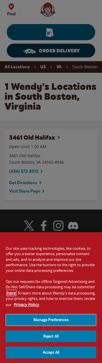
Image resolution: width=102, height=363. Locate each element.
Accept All (51, 352)
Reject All (51, 336)
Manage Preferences (50, 319)
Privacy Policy (26, 304)
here (11, 293)
